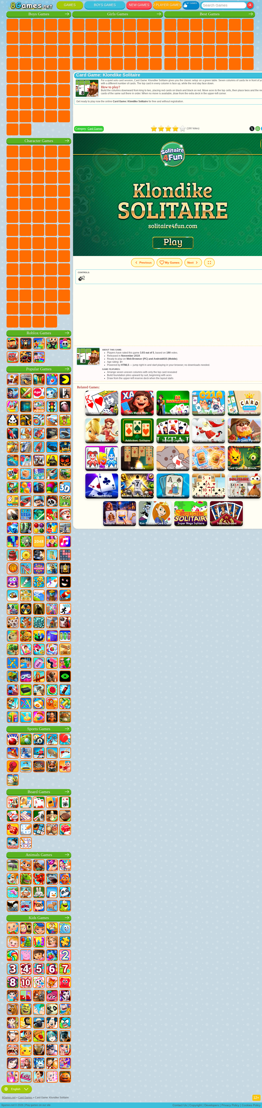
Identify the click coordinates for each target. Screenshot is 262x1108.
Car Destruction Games (12, 129)
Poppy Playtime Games (38, 322)
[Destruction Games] (25, 555)
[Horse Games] (39, 865)
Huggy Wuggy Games (25, 256)
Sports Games (183, 38)
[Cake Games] (12, 555)
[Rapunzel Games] (52, 942)
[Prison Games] (52, 717)
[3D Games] (65, 488)
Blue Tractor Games (38, 230)
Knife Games (196, 51)
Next (190, 262)
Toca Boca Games (25, 269)
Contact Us (180, 1105)
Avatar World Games (38, 269)
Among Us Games (12, 243)
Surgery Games (130, 51)
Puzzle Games (196, 64)
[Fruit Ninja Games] (25, 393)
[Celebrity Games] (52, 1077)
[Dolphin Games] (12, 892)
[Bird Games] (12, 906)
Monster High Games (143, 25)
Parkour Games (12, 103)
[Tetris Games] (12, 541)
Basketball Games (235, 64)
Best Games (210, 14)
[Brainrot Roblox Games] (12, 357)
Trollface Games (51, 165)
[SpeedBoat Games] (25, 501)
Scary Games (222, 38)
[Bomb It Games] (52, 393)
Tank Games (51, 25)
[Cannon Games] (65, 595)
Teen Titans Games (25, 230)
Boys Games (105, 5)
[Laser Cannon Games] (65, 501)
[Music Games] (65, 541)
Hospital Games (104, 51)
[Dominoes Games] (25, 816)
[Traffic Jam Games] (65, 703)
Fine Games (222, 51)
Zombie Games (64, 25)
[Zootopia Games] (39, 996)
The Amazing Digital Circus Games (25, 295)
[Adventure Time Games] (65, 1009)
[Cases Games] (25, 690)
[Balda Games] (12, 622)
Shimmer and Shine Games (51, 217)
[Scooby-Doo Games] (12, 1009)
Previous (145, 262)
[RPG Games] (12, 393)
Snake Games (183, 64)
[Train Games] (25, 447)
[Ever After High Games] (65, 996)
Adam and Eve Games (25, 217)
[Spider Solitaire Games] (65, 802)
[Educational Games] (39, 928)
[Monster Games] (12, 582)
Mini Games (235, 51)
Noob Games (38, 256)
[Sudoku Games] (25, 829)
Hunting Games (51, 90)
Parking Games (12, 25)
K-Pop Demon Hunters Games (51, 322)
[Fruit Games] (52, 690)
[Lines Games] (39, 528)
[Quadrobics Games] (52, 766)
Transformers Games (38, 295)
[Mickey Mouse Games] (52, 1023)
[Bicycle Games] (52, 739)
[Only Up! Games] (52, 622)
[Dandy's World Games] (65, 344)
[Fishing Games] (52, 474)
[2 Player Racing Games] (52, 420)
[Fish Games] (65, 879)
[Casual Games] (52, 609)
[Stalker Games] (25, 609)
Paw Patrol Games (38, 151)
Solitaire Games (170, 51)
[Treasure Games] (52, 541)
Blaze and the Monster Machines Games (51, 191)
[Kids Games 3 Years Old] (12, 969)
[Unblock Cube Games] (25, 474)
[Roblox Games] (12, 344)
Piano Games (130, 64)
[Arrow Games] (12, 717)
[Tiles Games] (52, 649)
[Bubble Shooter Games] (52, 380)
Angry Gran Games (12, 178)
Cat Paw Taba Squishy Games (156, 64)
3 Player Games (209, 64)
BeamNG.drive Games (64, 116)
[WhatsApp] (257, 128)
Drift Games (51, 77)
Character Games (39, 140)
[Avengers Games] (52, 1050)
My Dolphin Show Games (12, 191)
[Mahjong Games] (25, 802)
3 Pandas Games (25, 191)
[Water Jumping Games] (65, 753)
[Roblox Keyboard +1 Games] (39, 357)
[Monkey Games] (25, 892)
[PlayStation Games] (25, 622)
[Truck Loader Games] (25, 420)
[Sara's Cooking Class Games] (12, 1023)
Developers (211, 1105)
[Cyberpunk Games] (52, 461)
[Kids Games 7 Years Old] (65, 969)
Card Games (95, 128)
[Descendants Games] (12, 1063)
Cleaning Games (117, 64)
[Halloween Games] (65, 461)
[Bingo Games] (52, 829)
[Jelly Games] (52, 703)
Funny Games (196, 38)
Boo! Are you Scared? (51, 308)
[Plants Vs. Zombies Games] (25, 541)
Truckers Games (12, 116)
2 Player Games (167, 5)
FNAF (12, 165)
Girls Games (183, 25)
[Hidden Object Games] (25, 528)
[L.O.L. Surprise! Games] (25, 1077)
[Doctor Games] (25, 461)
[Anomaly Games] (65, 676)
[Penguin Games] (52, 892)
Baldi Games (64, 243)
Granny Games (12, 256)
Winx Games (143, 64)
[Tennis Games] (65, 739)
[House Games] (25, 1063)
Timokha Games (12, 308)
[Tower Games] (52, 595)
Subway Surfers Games (38, 178)
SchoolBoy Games (64, 256)
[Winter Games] (39, 595)
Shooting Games (38, 90)
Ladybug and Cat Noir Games (64, 165)
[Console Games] (25, 676)
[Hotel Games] (12, 690)
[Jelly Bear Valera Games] (65, 982)
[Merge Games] (39, 636)
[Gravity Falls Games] (12, 1036)
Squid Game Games (38, 243)
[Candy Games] (12, 955)
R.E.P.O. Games (64, 308)
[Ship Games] (65, 434)
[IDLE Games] (12, 703)
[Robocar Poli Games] (39, 1063)
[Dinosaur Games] (25, 879)
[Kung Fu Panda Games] (52, 1009)
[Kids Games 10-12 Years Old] (25, 982)
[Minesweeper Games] (39, 829)
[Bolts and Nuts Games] (65, 649)
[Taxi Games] (12, 447)
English (15, 1089)
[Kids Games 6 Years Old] (52, 969)
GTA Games (25, 77)
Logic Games (235, 38)
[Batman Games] (65, 1036)
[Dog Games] (12, 879)
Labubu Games (25, 322)
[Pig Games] (12, 865)
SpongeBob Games (25, 151)
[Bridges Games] (39, 676)
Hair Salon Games (130, 38)
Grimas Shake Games (64, 282)
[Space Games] (12, 434)
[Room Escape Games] (25, 407)
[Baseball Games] (12, 780)
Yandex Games (248, 25)
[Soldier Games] (39, 501)
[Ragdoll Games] (12, 663)
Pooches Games (12, 204)
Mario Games (38, 204)
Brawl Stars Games (25, 243)
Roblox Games (39, 333)
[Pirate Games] (52, 501)
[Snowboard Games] (12, 753)
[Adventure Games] (65, 420)
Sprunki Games (51, 295)
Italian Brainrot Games (12, 322)
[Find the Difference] (25, 996)
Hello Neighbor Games (51, 256)
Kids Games (209, 25)
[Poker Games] (12, 816)
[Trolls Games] (52, 996)
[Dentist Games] (12, 1050)
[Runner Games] (52, 568)
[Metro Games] (39, 488)
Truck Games (25, 51)
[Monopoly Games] (12, 843)
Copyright (195, 1105)
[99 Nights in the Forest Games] (25, 344)
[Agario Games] (39, 393)
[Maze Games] (39, 622)
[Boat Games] (39, 447)
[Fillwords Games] (65, 555)
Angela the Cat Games (91, 38)
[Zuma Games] (52, 488)
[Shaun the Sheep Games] (39, 1023)
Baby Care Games (91, 64)
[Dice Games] (65, 829)
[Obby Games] (39, 344)
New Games (139, 5)
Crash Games (51, 38)
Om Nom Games (64, 178)
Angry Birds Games (51, 178)
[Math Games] (39, 942)
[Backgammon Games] (12, 829)
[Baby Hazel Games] (12, 942)
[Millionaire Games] (39, 568)
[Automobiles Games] (25, 380)
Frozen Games (104, 38)
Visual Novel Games (91, 51)
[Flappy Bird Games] (12, 595)
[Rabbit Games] (25, 906)
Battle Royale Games (12, 38)
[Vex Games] (65, 609)
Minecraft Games (25, 38)
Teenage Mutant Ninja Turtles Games (38, 217)
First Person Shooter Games (12, 90)
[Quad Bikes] (12, 609)
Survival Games (51, 64)
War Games (64, 103)
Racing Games (51, 51)
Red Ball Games (38, 165)
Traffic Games (25, 129)
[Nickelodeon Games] (39, 407)
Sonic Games (64, 191)
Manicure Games (117, 51)
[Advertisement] (164, 560)
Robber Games (64, 64)
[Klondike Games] (52, 802)
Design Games (104, 64)
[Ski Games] (25, 753)
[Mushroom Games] (65, 717)
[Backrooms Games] (39, 609)
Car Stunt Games (170, 64)
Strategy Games (38, 25)
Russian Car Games (38, 77)
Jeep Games (64, 90)
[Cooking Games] (25, 1036)
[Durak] (12, 802)
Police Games (25, 64)
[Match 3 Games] (12, 528)
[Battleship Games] (12, 461)
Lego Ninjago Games (64, 151)
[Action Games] (12, 380)
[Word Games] (25, 595)
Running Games (25, 90)
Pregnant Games (78, 51)
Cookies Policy (251, 1105)
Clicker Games (248, 38)
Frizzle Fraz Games (64, 204)
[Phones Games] (25, 649)
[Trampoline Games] (25, 766)
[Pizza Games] (39, 1036)
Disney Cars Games (38, 191)
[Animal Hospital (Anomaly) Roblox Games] (25, 357)
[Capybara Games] (52, 906)
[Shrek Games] (25, 1009)
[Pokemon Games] (25, 1050)
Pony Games (78, 25)
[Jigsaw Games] (65, 942)
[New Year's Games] (65, 515)
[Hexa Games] (52, 663)
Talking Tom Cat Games (51, 151)
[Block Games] (52, 528)
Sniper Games (64, 51)
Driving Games (51, 103)
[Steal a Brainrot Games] (52, 344)
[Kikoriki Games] (65, 928)
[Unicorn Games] (52, 865)
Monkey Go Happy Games (64, 217)
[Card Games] (39, 802)
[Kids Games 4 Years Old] (25, 969)
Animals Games (39, 854)
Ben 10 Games (12, 217)
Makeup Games (143, 51)
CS (25, 116)
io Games (209, 38)
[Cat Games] (25, 865)
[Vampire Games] (65, 622)
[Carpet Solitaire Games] (39, 816)
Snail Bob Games (25, 165)
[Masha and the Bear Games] (25, 928)
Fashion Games (78, 64)
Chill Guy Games (25, 308)
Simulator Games (196, 25)
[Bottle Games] (65, 690)
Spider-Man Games (51, 204)
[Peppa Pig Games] (25, 955)
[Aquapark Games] (12, 407)
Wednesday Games (12, 282)
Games (70, 5)
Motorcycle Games (64, 38)
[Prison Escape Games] (25, 663)
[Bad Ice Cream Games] (12, 420)
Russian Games (183, 51)
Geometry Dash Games (170, 38)
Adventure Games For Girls (156, 25)
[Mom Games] (39, 1077)
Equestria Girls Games (91, 25)
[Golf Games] (25, 739)
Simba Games (51, 269)
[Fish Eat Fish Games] (39, 649)
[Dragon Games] (39, 879)
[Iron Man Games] (39, 1050)
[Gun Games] (12, 515)
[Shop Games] (12, 1077)
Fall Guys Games (51, 230)
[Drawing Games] (39, 982)
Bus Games (64, 77)
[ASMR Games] (39, 663)
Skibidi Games (51, 282)
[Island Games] (12, 649)
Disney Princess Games (156, 51)
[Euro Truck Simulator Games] (39, 555)
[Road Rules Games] (52, 407)
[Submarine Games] (52, 447)
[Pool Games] (39, 739)
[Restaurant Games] (52, 1063)
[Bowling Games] (12, 739)
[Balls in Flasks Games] (65, 636)
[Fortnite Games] (39, 461)
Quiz (130, 25)
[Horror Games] (65, 582)
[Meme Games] (12, 636)
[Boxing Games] (12, 766)
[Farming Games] (52, 515)
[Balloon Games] (25, 488)
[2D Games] (12, 501)
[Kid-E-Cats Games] (52, 982)
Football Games (25, 25)
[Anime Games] (52, 1036)
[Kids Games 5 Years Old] (39, 969)
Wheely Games (12, 151)
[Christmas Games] (25, 942)
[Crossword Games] (39, 474)
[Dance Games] (65, 1063)
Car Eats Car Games (12, 77)
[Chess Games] (52, 816)
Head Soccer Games (38, 103)
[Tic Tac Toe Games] (25, 843)
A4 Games (51, 243)
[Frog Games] (65, 906)
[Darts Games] (39, 766)
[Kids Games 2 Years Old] (65, 955)
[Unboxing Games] (39, 717)
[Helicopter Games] (39, 434)
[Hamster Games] (39, 906)
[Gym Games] (65, 766)
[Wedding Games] (65, 1050)
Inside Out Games (64, 269)
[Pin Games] (39, 703)
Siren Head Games (64, 230)
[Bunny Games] (39, 892)
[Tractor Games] (65, 474)
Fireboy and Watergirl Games (104, 25)
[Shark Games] (52, 879)
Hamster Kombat (12, 295)
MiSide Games (38, 308)
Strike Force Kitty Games (25, 204)
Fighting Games (38, 51)
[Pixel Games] (12, 488)
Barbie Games (117, 25)
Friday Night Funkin (38, 282)
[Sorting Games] (52, 636)
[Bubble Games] (52, 955)
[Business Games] (52, 555)
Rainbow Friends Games (12, 269)
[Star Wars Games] (39, 515)
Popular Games (39, 368)
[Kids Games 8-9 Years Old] (12, 982)
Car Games (38, 38)
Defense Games (248, 64)
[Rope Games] (25, 703)
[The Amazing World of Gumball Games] (65, 1023)
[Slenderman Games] (65, 407)
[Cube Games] (12, 474)
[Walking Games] (52, 582)
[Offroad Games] (52, 434)
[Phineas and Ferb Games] (39, 1009)
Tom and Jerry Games (12, 230)
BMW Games (38, 116)
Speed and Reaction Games (248, 51)
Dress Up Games (117, 38)
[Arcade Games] (65, 380)
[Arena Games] (25, 434)
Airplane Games (25, 103)
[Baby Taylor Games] (12, 996)
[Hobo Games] (25, 1023)
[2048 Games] (39, 541)
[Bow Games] (39, 420)
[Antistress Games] (39, 582)
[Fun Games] (65, 1077)
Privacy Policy (230, 1105)
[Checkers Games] (65, 816)
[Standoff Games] (52, 676)
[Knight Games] (25, 636)
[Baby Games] (12, 928)
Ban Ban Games (25, 282)
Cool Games (222, 64)
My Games (172, 262)
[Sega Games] (25, 515)
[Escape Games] (65, 393)
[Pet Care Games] (65, 865)
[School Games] (65, 663)
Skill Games (235, 25)
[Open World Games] (65, 528)
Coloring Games (78, 38)
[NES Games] (65, 568)
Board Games (39, 791)
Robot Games (12, 64)
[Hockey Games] (39, 753)
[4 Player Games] (39, 380)
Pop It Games (209, 51)
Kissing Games (143, 38)
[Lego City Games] (65, 447)
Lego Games (25, 178)
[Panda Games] (65, 892)
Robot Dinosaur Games (38, 64)
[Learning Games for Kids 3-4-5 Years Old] (52, 928)
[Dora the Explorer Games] (39, 955)
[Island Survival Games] (39, 690)
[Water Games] (25, 717)
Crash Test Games (51, 116)
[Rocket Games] (25, 582)
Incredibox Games (64, 295)
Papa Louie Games (156, 38)
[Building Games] (12, 676)
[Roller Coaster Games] (25, 568)
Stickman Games (12, 51)
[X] (252, 128)
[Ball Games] (12, 568)
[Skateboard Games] (52, 753)
